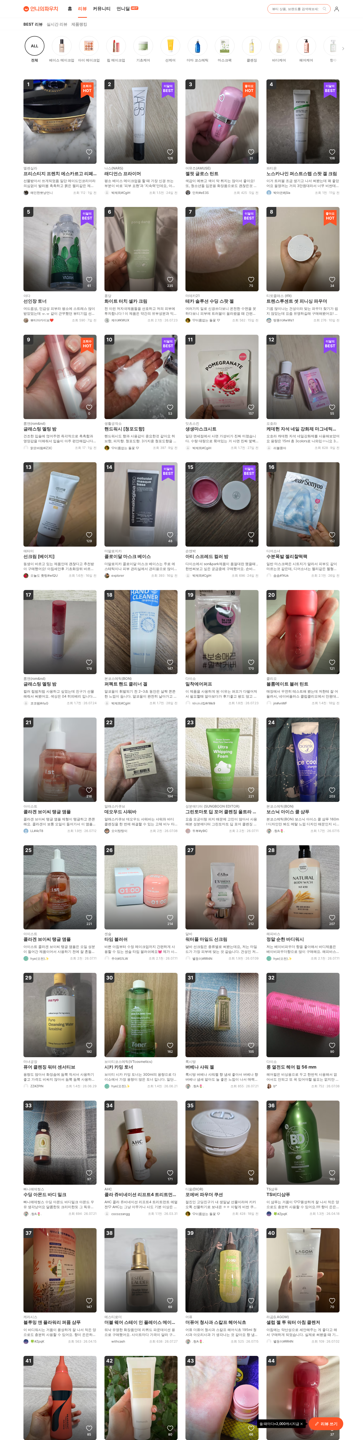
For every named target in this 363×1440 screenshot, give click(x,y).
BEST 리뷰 (33, 24)
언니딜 (127, 8)
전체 (34, 52)
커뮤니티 (102, 8)
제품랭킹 (79, 24)
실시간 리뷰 (57, 24)
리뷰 (82, 8)
